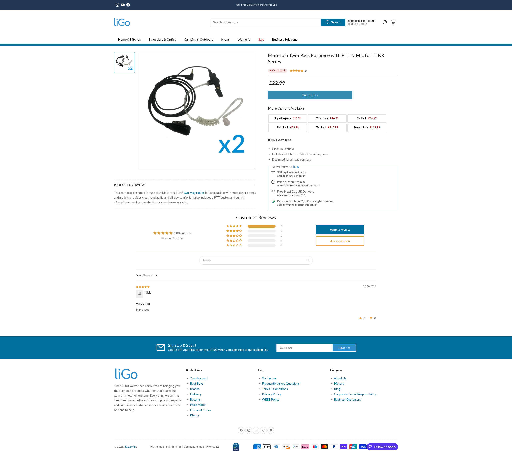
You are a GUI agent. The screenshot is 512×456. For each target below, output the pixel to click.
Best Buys (196, 383)
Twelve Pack (367, 127)
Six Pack (367, 118)
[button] (234, 226)
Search (335, 22)
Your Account (199, 378)
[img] (143, 286)
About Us (340, 378)
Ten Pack (327, 127)
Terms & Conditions (275, 389)
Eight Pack (287, 127)
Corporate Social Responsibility (355, 394)
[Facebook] (128, 5)
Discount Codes (200, 410)
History (339, 383)
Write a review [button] (340, 230)
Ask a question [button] (340, 241)
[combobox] (278, 22)
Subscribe (344, 348)
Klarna (194, 415)
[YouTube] (123, 5)
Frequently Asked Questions (281, 383)
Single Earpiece (287, 118)
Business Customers (347, 399)
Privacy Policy (271, 394)
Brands (194, 389)
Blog (337, 389)
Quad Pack (327, 118)
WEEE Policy (270, 399)
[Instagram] (117, 5)
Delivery (196, 394)
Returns (195, 399)
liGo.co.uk (130, 446)
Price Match (198, 404)
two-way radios (194, 192)
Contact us (269, 378)
